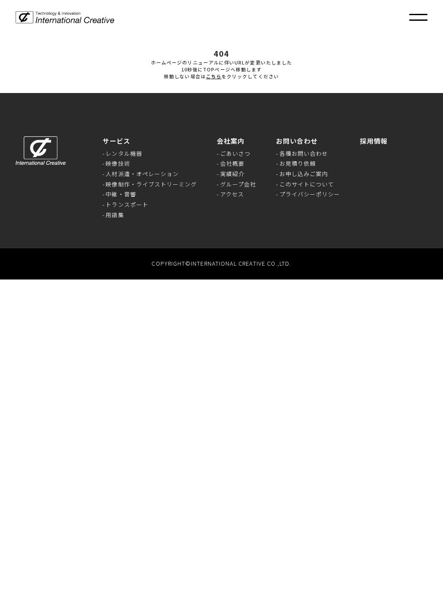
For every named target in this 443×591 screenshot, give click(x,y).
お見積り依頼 (297, 164)
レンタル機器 (124, 154)
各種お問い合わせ (303, 154)
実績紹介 (232, 174)
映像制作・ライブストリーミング (151, 184)
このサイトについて (306, 184)
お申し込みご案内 (303, 174)
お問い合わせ (297, 140)
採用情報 (374, 140)
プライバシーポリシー (309, 194)
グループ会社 (238, 184)
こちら (214, 76)
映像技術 (118, 164)
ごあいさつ (235, 154)
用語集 (115, 215)
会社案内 (230, 140)
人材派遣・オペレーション (142, 174)
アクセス (232, 194)
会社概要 (232, 164)
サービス (116, 140)
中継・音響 (121, 194)
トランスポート (127, 205)
